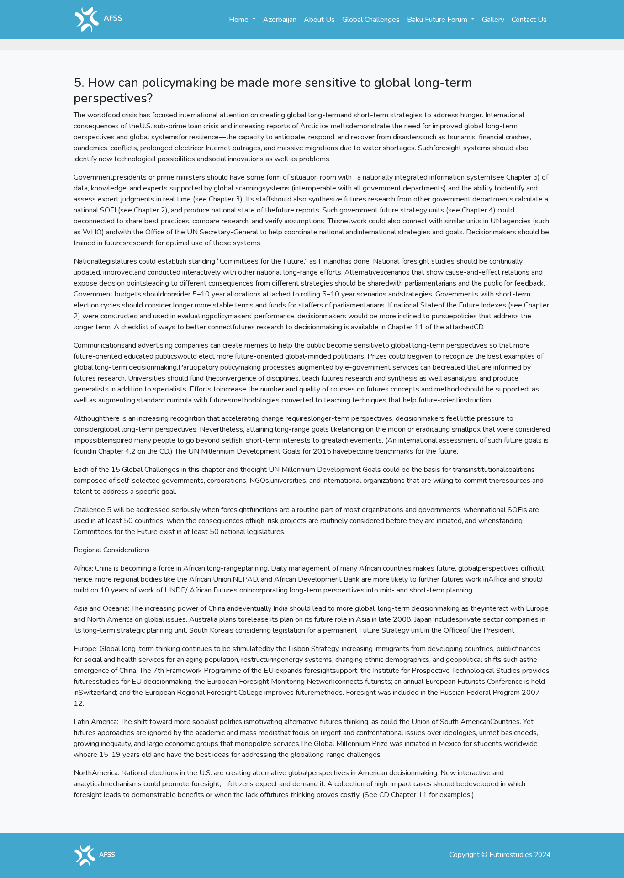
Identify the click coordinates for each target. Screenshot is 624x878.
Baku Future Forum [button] (438, 20)
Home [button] (239, 20)
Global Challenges (371, 20)
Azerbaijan (279, 20)
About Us (319, 20)
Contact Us (529, 20)
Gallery (493, 20)
